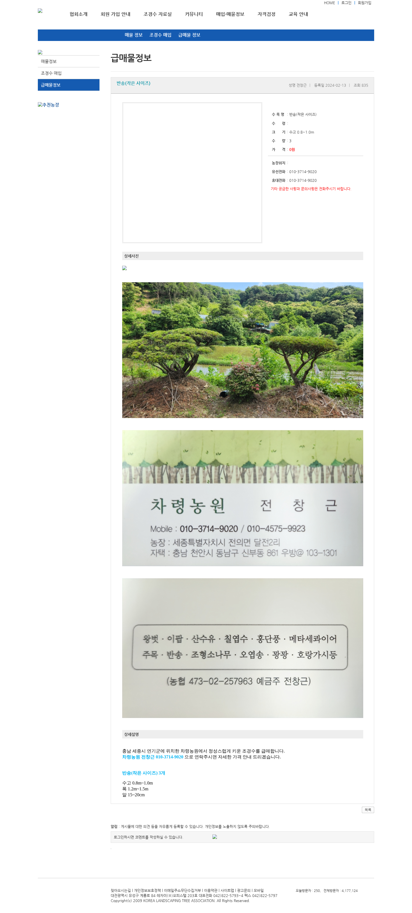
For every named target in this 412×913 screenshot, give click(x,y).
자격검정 (267, 14)
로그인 (346, 3)
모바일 (259, 890)
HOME (329, 3)
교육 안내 (298, 14)
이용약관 (210, 890)
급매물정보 (51, 84)
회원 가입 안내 (115, 14)
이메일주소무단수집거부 (182, 890)
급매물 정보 (189, 35)
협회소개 (78, 14)
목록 (368, 810)
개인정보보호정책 (147, 890)
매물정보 (49, 61)
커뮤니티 (194, 14)
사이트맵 (227, 890)
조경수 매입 (160, 35)
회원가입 (364, 3)
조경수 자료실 (157, 14)
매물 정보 (134, 35)
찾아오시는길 (121, 890)
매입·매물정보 (230, 14)
